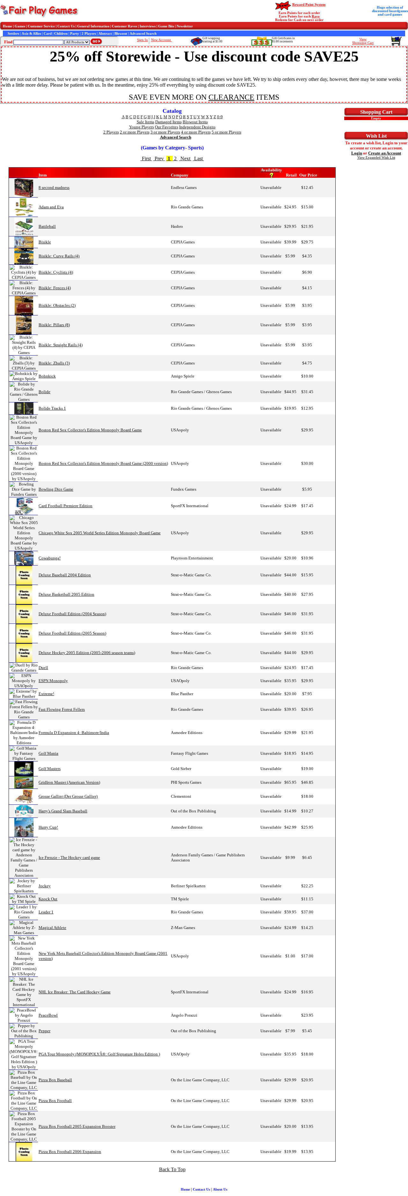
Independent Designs (197, 127)
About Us (220, 1189)
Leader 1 (46, 912)
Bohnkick (47, 376)
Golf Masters (50, 768)
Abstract (105, 33)
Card (48, 33)
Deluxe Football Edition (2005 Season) (72, 633)
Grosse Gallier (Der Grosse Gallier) (68, 796)
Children (61, 33)
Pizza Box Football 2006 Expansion (70, 1151)
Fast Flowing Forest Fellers (62, 709)
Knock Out (48, 899)
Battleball (47, 226)
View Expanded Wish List (376, 157)
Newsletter (185, 26)
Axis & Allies (31, 33)
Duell (43, 667)
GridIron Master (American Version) (69, 782)
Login (356, 153)
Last (198, 158)
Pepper (44, 1030)
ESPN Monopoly (53, 680)
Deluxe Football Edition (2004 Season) (72, 613)
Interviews (148, 26)
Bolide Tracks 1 (52, 408)
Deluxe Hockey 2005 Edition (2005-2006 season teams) (87, 652)
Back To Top (172, 1169)
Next (185, 158)
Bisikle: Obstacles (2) (57, 305)
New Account (161, 40)
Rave (316, 16)
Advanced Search (143, 33)
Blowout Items (195, 121)
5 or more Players (226, 132)
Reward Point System (308, 4)
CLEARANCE (231, 97)
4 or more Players (196, 132)
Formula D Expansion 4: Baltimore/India (74, 732)
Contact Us (66, 26)
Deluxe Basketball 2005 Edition (66, 594)
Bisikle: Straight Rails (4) (61, 344)
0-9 (220, 116)
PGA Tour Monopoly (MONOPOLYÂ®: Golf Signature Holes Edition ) (99, 1054)
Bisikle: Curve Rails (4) (59, 256)
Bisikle (45, 242)
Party (74, 33)
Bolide (44, 391)
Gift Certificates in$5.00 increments (283, 40)
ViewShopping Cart (363, 41)
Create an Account (384, 153)
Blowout (120, 33)
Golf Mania (48, 753)
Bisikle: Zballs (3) (54, 363)
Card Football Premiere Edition (65, 505)
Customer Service (41, 26)
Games (20, 26)
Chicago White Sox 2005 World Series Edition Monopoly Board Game (100, 532)
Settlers (13, 33)
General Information (93, 26)
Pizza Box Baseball (55, 1079)
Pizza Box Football (55, 1100)
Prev (159, 158)
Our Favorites (166, 127)
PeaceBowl (48, 1015)
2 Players (89, 33)
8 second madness (54, 187)
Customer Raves (124, 26)
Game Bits (166, 26)
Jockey (45, 885)
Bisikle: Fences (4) (55, 287)
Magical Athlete (52, 927)
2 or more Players (134, 132)
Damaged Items (168, 121)
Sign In (142, 40)
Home (7, 26)
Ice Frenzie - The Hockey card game (69, 857)
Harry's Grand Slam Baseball (63, 811)
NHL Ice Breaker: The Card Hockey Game (75, 992)
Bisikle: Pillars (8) (54, 324)
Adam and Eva (51, 207)
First (146, 158)
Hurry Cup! (48, 827)
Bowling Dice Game (56, 489)
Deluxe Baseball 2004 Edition (65, 575)
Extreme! (46, 693)
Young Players (141, 127)
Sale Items (145, 121)
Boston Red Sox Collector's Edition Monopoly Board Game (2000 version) (103, 463)
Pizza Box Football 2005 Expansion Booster (77, 1126)
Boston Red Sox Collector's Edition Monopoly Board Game (90, 430)
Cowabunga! (50, 558)
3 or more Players (165, 132)
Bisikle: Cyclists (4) (56, 272)
